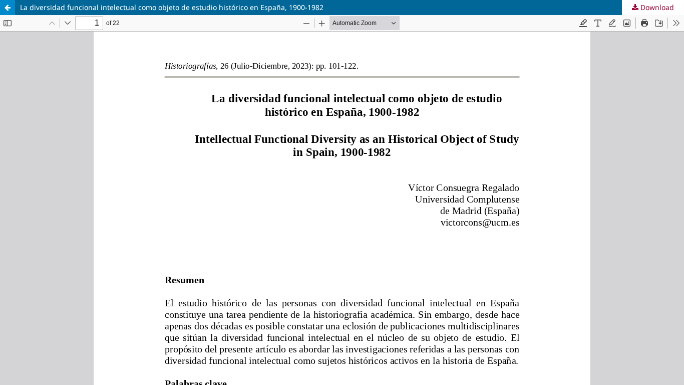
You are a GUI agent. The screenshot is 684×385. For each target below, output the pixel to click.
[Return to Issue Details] (7, 7)
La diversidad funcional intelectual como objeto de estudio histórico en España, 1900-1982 (171, 7)
